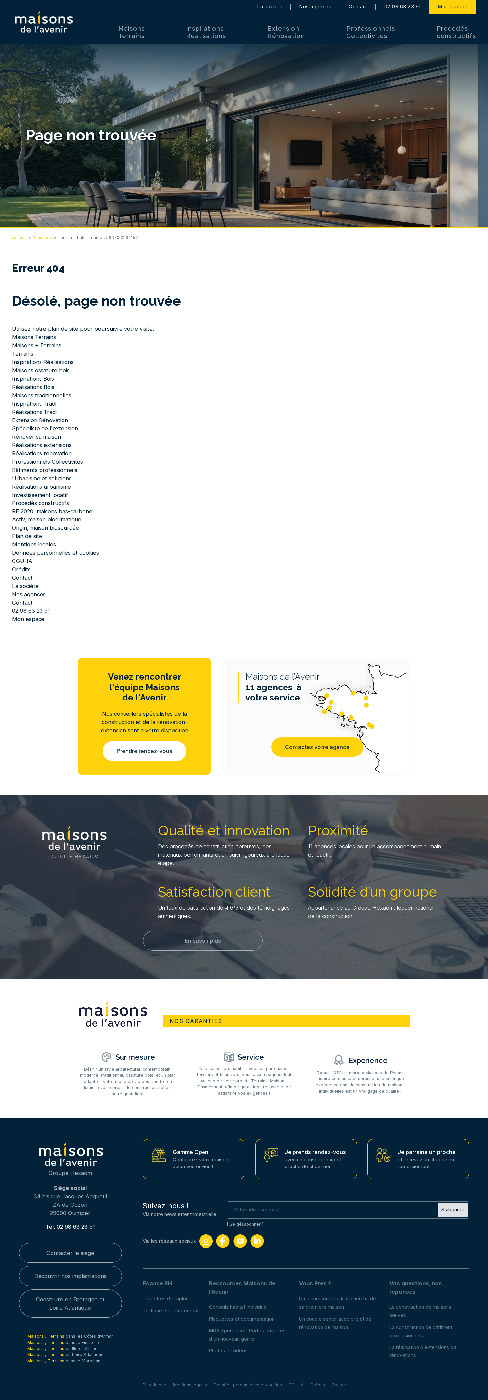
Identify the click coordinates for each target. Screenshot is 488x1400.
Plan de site (27, 536)
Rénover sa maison (36, 436)
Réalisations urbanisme (41, 486)
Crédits (21, 569)
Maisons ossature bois (41, 370)
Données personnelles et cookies (55, 552)
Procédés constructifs (456, 32)
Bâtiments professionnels (44, 470)
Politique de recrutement (171, 1311)
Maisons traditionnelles (41, 395)
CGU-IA (22, 561)
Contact (358, 7)
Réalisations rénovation (42, 453)
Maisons (36, 1336)
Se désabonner (245, 1224)
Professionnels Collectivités (370, 32)
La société (269, 7)
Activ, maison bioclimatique (46, 519)
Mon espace (452, 7)
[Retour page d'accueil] (43, 22)
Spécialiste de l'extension (45, 428)
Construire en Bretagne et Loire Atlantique (70, 1303)
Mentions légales (34, 544)
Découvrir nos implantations (70, 1276)
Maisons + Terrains (36, 345)
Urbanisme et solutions (42, 478)
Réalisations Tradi (34, 412)
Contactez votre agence (317, 747)
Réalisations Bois (33, 387)
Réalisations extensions (42, 445)
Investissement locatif (40, 495)
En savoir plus (203, 940)
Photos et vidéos (228, 1350)
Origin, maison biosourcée (45, 527)
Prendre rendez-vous (144, 751)
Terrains (22, 353)
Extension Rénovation (286, 32)
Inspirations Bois (33, 378)
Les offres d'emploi (165, 1299)
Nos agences (315, 7)
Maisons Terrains (131, 32)
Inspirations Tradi (34, 403)
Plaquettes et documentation (242, 1319)
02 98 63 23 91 (402, 7)
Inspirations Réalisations (206, 32)
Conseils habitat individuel (238, 1307)
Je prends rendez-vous (315, 1152)
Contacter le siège (70, 1253)
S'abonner (452, 1210)
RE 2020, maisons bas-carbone (52, 511)
